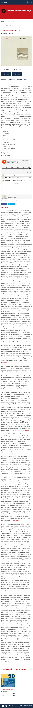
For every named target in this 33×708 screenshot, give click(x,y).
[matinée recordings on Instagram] (6, 706)
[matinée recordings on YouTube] (12, 706)
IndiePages (27, 473)
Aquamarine (26, 430)
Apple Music (12, 79)
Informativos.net (6, 592)
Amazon (19, 79)
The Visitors (10, 21)
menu (5, 2)
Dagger (12, 452)
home (2, 21)
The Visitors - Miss (14, 200)
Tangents (28, 342)
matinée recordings (28, 705)
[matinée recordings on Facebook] (3, 706)
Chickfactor (4, 362)
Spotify (25, 79)
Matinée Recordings (5, 200)
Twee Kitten (16, 520)
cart (30, 2)
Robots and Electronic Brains (22, 389)
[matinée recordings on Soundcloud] (9, 706)
